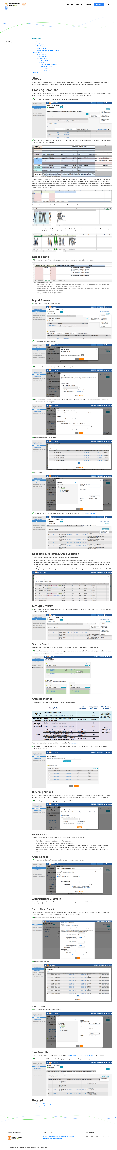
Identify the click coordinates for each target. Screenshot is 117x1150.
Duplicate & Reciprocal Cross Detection (48, 50)
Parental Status (45, 60)
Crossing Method (42, 56)
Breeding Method (42, 58)
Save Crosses (44, 68)
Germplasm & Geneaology (43, 1104)
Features (70, 4)
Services (88, 4)
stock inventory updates (86, 1055)
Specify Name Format (47, 66)
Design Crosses (37, 52)
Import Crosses (41, 48)
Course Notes (74, 743)
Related (35, 72)
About (35, 42)
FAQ (9, 1147)
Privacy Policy (14, 1147)
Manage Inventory (41, 1106)
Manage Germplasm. (92, 513)
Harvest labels (72, 1055)
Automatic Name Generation (49, 64)
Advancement (40, 1108)
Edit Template (41, 46)
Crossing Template (38, 44)
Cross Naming (41, 62)
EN (108, 4)
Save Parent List (45, 70)
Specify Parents (41, 54)
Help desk (99, 4)
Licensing (79, 4)
